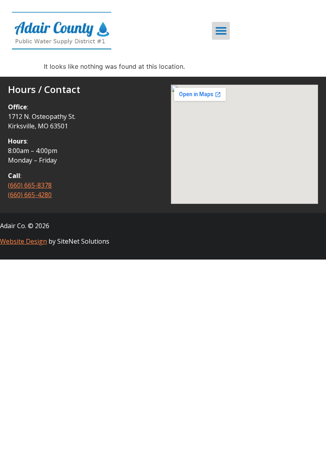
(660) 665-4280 (30, 194)
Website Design (23, 241)
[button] (221, 31)
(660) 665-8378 (30, 185)
